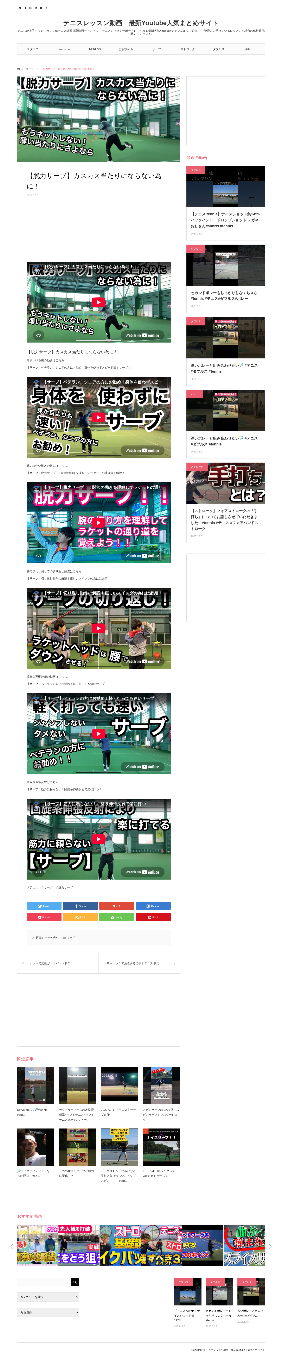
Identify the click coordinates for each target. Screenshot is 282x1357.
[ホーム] (18, 68)
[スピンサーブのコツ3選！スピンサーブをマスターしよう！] (161, 1085)
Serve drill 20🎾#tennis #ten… (32, 1112)
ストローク (187, 49)
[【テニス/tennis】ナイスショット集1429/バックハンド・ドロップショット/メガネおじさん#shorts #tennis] (187, 1291)
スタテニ (33, 49)
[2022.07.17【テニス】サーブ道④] (119, 1085)
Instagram (30, 7)
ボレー (249, 49)
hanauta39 (51, 937)
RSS (45, 7)
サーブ (156, 49)
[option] (37, 1245)
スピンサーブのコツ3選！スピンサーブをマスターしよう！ (161, 1114)
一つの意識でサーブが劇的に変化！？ (76, 1173)
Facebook (24, 7)
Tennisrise (63, 49)
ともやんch (125, 49)
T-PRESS (95, 49)
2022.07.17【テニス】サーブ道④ (118, 1112)
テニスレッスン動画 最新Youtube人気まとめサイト (141, 23)
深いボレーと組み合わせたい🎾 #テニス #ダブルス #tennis (224, 368)
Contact (40, 7)
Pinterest (35, 7)
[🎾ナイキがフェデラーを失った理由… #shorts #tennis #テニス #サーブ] (35, 1147)
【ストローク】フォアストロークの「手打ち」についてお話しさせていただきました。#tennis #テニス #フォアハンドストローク (224, 520)
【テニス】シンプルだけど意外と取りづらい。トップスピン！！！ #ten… (118, 1176)
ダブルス (218, 49)
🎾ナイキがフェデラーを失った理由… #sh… (34, 1173)
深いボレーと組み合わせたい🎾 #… (250, 1313)
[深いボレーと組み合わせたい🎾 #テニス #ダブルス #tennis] (251, 1291)
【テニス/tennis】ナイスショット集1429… (187, 1315)
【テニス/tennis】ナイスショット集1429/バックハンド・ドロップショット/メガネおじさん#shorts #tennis (225, 220)
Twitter (19, 7)
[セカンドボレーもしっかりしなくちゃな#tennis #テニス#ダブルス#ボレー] (219, 1291)
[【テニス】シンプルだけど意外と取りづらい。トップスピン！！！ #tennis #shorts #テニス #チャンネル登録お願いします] (119, 1147)
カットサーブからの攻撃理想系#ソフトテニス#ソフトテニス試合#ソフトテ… (76, 1114)
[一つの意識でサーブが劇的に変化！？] (77, 1147)
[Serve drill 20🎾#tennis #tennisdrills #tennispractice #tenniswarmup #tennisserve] (35, 1085)
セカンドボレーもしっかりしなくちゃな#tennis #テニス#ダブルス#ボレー (224, 296)
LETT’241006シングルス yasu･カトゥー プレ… (159, 1173)
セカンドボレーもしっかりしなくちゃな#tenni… (219, 1315)
